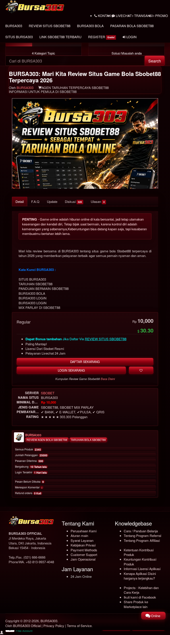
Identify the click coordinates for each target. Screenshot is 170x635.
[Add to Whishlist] (141, 370)
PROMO (161, 15)
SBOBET (47, 393)
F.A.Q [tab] (35, 201)
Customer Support (84, 554)
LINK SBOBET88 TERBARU (60, 36)
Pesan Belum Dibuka (29, 482)
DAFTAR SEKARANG (85, 361)
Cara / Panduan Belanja (141, 531)
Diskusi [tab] (73, 201)
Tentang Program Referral (142, 535)
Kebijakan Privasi (83, 545)
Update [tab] (52, 201)
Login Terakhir (31, 472)
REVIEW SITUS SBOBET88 (49, 25)
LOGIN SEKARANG (71, 370)
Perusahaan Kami (84, 531)
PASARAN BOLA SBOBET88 (132, 25)
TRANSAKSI (143, 15)
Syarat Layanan (82, 540)
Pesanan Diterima (29, 461)
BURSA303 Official (27, 625)
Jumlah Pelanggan (31, 455)
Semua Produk (28, 449)
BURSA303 (13, 25)
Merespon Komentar (28, 487)
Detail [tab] (19, 201)
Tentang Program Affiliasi (142, 540)
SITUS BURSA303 (19, 36)
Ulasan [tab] (97, 201)
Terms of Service (79, 625)
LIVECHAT (123, 15)
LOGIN (131, 36)
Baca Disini (108, 379)
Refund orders (28, 493)
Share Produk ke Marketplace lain (136, 604)
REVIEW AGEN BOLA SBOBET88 (47, 440)
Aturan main (79, 535)
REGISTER (101, 36)
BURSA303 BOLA (90, 25)
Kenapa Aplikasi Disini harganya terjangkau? (140, 575)
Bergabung (31, 467)
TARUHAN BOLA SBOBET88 (88, 440)
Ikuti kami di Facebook (140, 597)
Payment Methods (84, 550)
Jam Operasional (83, 559)
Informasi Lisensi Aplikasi (142, 568)
